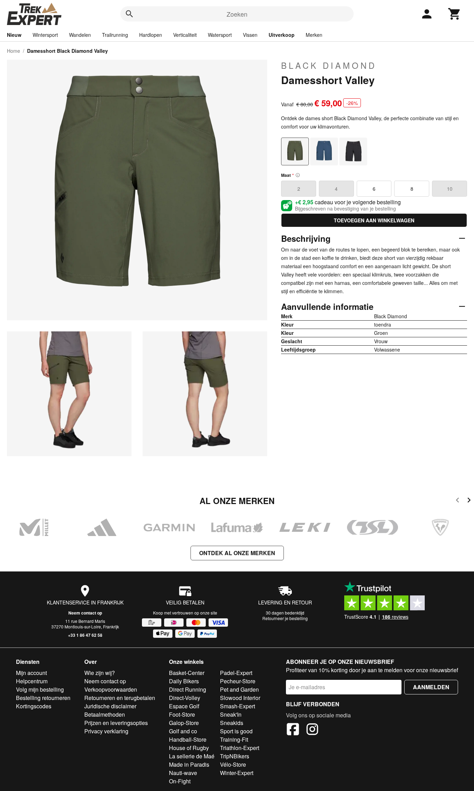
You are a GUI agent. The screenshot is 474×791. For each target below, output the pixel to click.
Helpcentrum (32, 681)
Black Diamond (328, 65)
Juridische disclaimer (110, 706)
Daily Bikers (184, 681)
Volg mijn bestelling (40, 689)
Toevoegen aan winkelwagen (374, 220)
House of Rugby (189, 748)
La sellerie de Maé (191, 756)
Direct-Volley (184, 698)
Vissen (250, 34)
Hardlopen (150, 34)
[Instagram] (312, 730)
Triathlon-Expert (239, 748)
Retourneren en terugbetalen (119, 698)
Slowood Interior (240, 698)
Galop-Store (184, 723)
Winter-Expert (236, 773)
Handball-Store (187, 739)
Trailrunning (115, 34)
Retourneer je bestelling (285, 618)
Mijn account (31, 673)
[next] (469, 501)
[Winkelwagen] (455, 14)
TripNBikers (234, 756)
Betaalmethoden (104, 714)
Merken (314, 34)
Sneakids (231, 723)
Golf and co (183, 731)
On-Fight (180, 781)
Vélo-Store (233, 764)
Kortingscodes (33, 706)
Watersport (220, 34)
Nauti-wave (183, 773)
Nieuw (14, 34)
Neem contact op (85, 613)
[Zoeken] (129, 14)
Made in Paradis (189, 764)
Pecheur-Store (237, 681)
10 (449, 188)
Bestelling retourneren (43, 698)
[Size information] (297, 175)
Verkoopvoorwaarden (110, 689)
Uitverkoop (282, 34)
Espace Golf (184, 706)
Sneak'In (231, 714)
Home (13, 50)
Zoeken (237, 13)
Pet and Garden (239, 689)
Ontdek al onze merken (237, 553)
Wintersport (45, 34)
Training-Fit (234, 739)
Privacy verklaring (106, 731)
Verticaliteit (185, 34)
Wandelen (80, 34)
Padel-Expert (236, 673)
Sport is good (236, 731)
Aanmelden (431, 687)
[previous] (457, 501)
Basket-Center (186, 673)
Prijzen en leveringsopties (116, 723)
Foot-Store (182, 714)
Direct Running (187, 689)
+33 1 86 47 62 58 (85, 635)
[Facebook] (293, 730)
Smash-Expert (237, 706)
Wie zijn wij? (99, 673)
